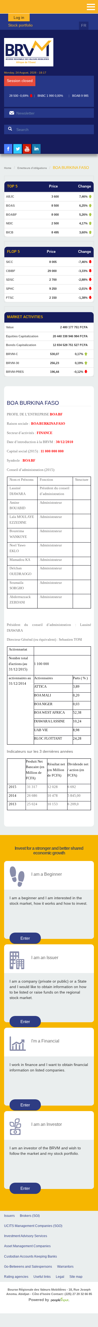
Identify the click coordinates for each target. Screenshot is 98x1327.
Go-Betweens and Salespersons (28, 1267)
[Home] (28, 52)
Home (7, 167)
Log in (19, 17)
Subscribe (11, 112)
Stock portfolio (20, 25)
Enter (25, 938)
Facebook (8, 153)
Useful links (42, 1277)
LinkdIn (36, 153)
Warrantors (65, 1267)
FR (83, 25)
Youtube (27, 153)
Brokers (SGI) (30, 1216)
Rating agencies (16, 1277)
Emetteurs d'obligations (32, 167)
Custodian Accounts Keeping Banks (30, 1256)
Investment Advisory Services (25, 1236)
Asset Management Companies (27, 1246)
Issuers (9, 1216)
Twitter (18, 153)
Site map (75, 1277)
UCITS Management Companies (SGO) (33, 1226)
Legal (60, 1277)
